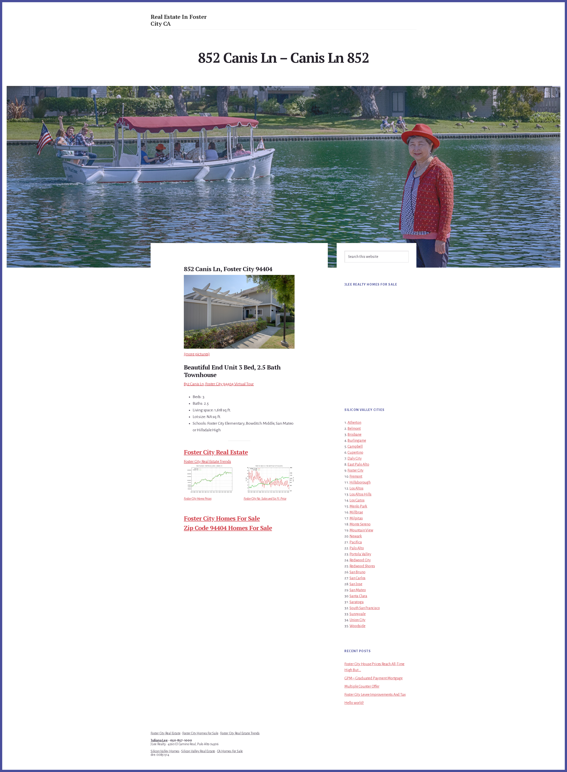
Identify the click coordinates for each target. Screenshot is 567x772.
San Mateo (358, 590)
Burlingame (357, 441)
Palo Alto (357, 548)
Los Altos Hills (360, 494)
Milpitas (356, 518)
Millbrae (356, 512)
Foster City (355, 471)
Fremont (356, 476)
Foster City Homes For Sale (222, 518)
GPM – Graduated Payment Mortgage (373, 678)
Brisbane (354, 435)
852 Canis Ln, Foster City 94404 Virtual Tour (219, 384)
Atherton (354, 423)
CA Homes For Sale (230, 751)
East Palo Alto (358, 465)
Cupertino (355, 453)
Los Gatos (357, 500)
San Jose (356, 584)
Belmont (354, 429)
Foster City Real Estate (216, 452)
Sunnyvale (357, 614)
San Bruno (357, 572)
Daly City (354, 459)
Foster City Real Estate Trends (207, 461)
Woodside (357, 626)
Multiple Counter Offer (361, 686)
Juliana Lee (159, 740)
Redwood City (360, 560)
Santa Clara (358, 596)
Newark (356, 536)
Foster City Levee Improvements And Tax (375, 695)
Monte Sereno (360, 524)
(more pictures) (197, 354)
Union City (357, 620)
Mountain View (361, 530)
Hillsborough (360, 482)
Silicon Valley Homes (165, 751)
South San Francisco (365, 608)
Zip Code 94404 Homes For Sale (228, 528)
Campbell (355, 447)
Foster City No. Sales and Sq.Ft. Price (265, 498)
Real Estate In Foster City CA (179, 20)
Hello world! (354, 703)
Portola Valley (360, 554)
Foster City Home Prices (197, 498)
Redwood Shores (362, 566)
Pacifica (356, 542)
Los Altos (356, 488)
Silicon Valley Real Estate (198, 751)
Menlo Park (358, 506)
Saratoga (356, 602)
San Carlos (357, 578)
